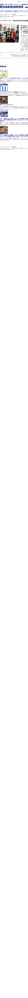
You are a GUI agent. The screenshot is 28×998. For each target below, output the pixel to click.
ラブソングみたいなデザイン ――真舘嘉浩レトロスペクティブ (13, 92)
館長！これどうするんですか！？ (7, 104)
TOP (1, 146)
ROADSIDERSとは (9, 11)
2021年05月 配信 (13, 146)
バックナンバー (6, 146)
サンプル (21, 11)
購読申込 (16, 11)
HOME (2, 11)
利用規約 (18, 1)
